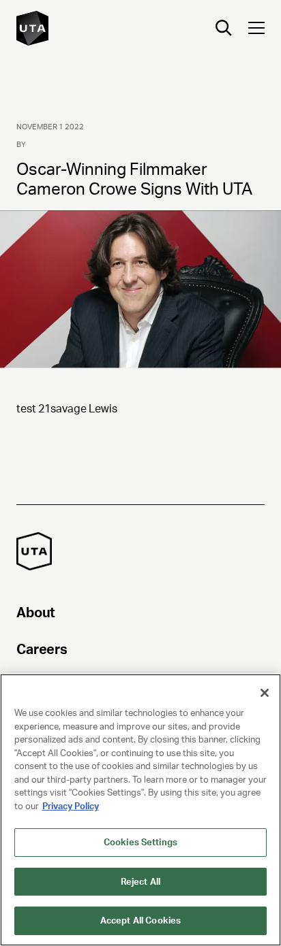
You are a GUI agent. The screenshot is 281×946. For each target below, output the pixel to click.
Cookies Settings (140, 842)
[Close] (265, 693)
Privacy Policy (70, 806)
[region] (140, 810)
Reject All (140, 882)
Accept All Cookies (140, 920)
